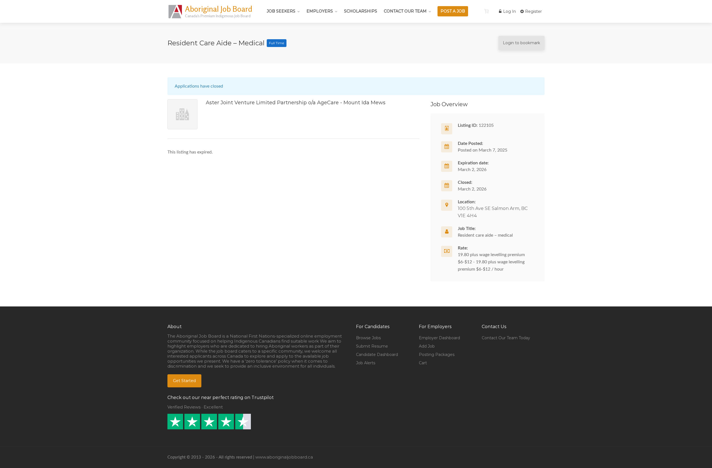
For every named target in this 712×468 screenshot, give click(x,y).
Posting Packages (436, 354)
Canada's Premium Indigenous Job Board (218, 15)
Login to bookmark (521, 42)
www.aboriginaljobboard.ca (284, 457)
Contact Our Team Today (506, 337)
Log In (509, 11)
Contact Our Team (405, 11)
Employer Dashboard (439, 337)
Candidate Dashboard (377, 354)
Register (533, 11)
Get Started (184, 380)
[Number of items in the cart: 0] (486, 11)
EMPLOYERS (319, 11)
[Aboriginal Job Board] (175, 18)
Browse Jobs (368, 337)
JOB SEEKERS (281, 11)
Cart (423, 362)
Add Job (427, 346)
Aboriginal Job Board (218, 9)
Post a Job (453, 11)
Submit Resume (372, 346)
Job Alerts (365, 362)
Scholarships (360, 11)
